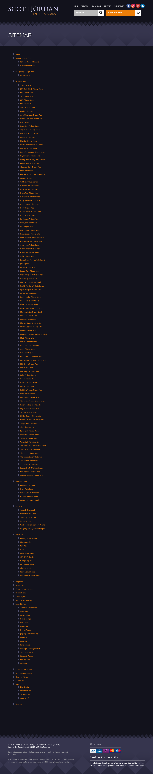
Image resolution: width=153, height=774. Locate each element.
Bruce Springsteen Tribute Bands (32, 152)
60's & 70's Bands (26, 557)
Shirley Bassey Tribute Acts (30, 416)
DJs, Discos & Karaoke (24, 600)
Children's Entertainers (24, 589)
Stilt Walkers (25, 660)
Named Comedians (27, 66)
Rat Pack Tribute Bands (28, 383)
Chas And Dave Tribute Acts (30, 167)
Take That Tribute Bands (29, 438)
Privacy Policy (25, 691)
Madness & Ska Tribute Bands (31, 312)
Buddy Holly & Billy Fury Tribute (32, 160)
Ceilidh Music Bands (27, 485)
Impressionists (25, 521)
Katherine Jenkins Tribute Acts (31, 275)
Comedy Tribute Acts (28, 514)
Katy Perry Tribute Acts (29, 278)
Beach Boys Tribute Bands (30, 126)
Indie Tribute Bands (27, 256)
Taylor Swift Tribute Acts (29, 442)
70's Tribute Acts (26, 96)
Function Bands (21, 482)
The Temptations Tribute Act (31, 457)
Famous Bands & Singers (29, 62)
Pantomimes (25, 645)
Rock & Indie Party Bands (29, 500)
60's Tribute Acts (26, 93)
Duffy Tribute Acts (27, 208)
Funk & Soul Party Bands (29, 493)
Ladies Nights (21, 597)
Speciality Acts (21, 604)
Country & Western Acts (29, 538)
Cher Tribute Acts (26, 171)
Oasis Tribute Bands (27, 349)
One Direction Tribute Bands (31, 357)
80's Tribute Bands (27, 100)
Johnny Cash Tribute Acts (29, 271)
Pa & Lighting (25, 75)
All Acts (11, 744)
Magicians (19, 582)
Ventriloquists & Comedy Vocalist (32, 525)
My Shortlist (119, 6)
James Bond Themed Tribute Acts (32, 260)
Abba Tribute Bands (27, 107)
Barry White (24, 122)
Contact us (129, 765)
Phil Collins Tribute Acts (29, 364)
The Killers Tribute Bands (29, 453)
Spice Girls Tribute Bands (29, 431)
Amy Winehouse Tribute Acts (31, 115)
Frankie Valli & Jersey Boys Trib (32, 238)
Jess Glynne (24, 264)
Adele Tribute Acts (27, 111)
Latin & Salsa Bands (27, 572)
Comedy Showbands (27, 510)
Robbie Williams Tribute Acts (31, 390)
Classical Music (25, 568)
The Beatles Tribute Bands (30, 130)
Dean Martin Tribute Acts (29, 189)
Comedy (19, 506)
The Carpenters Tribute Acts (30, 449)
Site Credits (24, 687)
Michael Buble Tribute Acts (30, 323)
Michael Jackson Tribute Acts (31, 327)
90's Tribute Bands (27, 104)
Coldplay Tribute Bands (29, 182)
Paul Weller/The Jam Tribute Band (33, 360)
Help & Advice (96, 6)
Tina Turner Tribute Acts (29, 461)
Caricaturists (25, 615)
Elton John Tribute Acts (28, 223)
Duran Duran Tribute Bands (30, 212)
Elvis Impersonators (27, 226)
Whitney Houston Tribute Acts (31, 475)
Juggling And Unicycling (29, 634)
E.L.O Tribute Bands (27, 215)
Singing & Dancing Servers (30, 649)
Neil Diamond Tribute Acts (30, 345)
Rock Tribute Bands (27, 394)
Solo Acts (23, 546)
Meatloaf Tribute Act (28, 319)
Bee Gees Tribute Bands (29, 134)
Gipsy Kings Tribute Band (29, 245)
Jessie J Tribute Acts (27, 267)
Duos (22, 550)
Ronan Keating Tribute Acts (30, 405)
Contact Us (20, 681)
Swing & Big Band (26, 561)
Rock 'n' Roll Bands (27, 553)
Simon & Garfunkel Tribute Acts (32, 420)
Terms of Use (25, 694)
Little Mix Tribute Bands (29, 304)
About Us (84, 6)
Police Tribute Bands (28, 375)
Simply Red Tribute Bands (30, 423)
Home (76, 6)
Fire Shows (24, 623)
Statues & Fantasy (27, 656)
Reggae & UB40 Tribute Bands (31, 468)
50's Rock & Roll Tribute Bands (31, 89)
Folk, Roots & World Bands (30, 576)
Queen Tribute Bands (28, 379)
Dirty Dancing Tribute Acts (30, 200)
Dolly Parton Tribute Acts (29, 204)
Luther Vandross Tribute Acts (31, 308)
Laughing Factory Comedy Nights (32, 529)
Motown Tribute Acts (28, 330)
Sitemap (19, 704)
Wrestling (23, 663)
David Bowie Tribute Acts (29, 186)
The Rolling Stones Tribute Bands (32, 401)
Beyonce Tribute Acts (28, 137)
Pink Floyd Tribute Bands (29, 371)
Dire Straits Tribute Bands (30, 197)
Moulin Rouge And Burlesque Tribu (33, 334)
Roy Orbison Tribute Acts (29, 409)
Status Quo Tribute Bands (29, 435)
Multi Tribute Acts (27, 338)
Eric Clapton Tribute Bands (30, 230)
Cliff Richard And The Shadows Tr (32, 174)
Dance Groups (25, 619)
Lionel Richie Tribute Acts (29, 301)
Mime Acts (24, 641)
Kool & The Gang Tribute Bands (32, 286)
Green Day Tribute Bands (29, 252)
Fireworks (24, 626)
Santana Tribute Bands (28, 412)
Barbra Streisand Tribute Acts (31, 119)
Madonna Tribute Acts (28, 316)
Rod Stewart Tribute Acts (29, 397)
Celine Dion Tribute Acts (29, 163)
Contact (107, 6)
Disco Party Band (26, 489)
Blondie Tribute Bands (28, 141)
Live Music (19, 535)
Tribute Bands (21, 81)
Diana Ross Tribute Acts (29, 193)
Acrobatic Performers (28, 608)
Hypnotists (20, 585)
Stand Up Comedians (28, 517)
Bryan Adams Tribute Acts (30, 156)
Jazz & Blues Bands (27, 564)
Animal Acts (24, 611)
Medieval (23, 637)
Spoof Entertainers (27, 652)
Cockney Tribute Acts (28, 178)
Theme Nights (21, 593)
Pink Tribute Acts (26, 368)
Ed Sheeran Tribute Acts (29, 219)
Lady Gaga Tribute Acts (28, 293)
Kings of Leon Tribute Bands (30, 282)
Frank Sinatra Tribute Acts (30, 234)
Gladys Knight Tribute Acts (30, 249)
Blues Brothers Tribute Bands (31, 145)
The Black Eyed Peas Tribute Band (33, 446)
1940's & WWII (25, 85)
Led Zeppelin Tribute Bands (30, 297)
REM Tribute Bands (27, 386)
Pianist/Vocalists (26, 542)
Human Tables (25, 630)
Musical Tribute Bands (28, 342)
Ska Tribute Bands (27, 427)
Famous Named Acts (23, 58)
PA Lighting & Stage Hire (25, 72)
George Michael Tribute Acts (31, 241)
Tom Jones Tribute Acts (29, 464)
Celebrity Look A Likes (24, 670)
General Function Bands (29, 496)
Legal (17, 684)
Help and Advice (22, 677)
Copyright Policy (26, 698)
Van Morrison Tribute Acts (30, 472)
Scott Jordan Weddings (24, 673)
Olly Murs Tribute (26, 353)
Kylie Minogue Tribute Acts (30, 290)
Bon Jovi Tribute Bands (28, 148)
